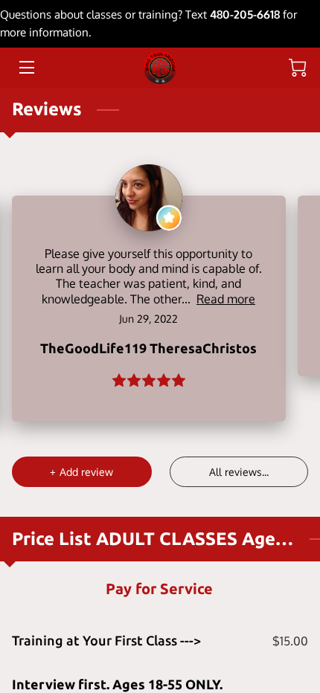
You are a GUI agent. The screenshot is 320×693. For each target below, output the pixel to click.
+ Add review (81, 471)
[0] (298, 68)
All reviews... (239, 471)
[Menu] (25, 67)
